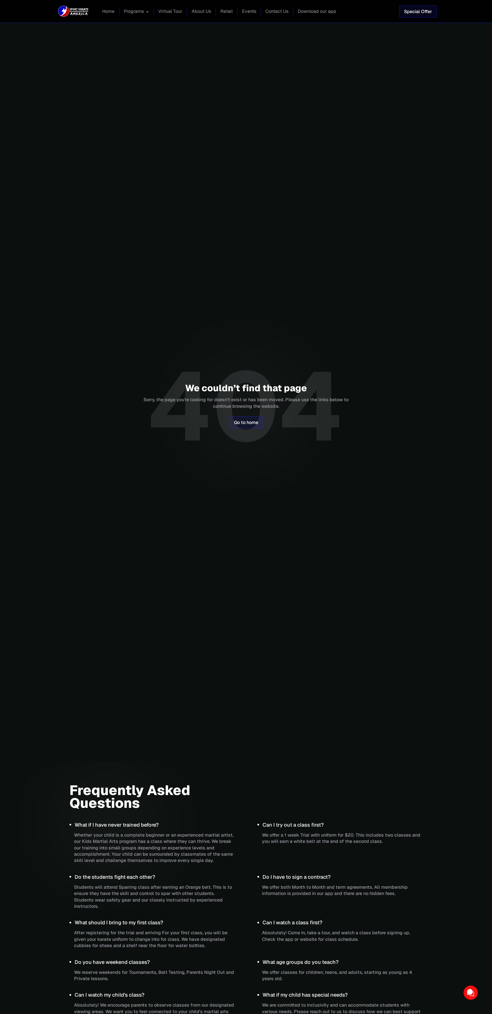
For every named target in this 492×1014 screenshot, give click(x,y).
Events (249, 11)
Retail (226, 11)
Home (108, 11)
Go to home (246, 422)
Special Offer (418, 12)
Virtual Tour (170, 11)
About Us (201, 11)
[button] (136, 12)
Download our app (317, 11)
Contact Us (276, 11)
